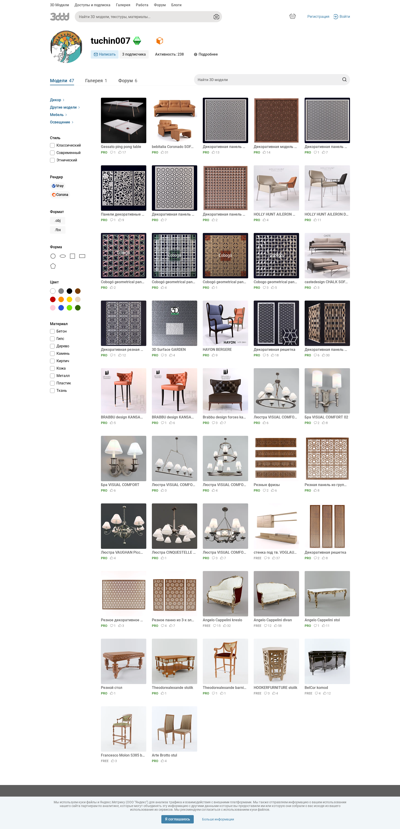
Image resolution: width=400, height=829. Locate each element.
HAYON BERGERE (217, 349)
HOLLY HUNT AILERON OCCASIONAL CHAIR (275, 214)
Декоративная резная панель (123, 349)
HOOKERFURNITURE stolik (275, 687)
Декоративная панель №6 (225, 146)
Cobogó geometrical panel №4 (123, 282)
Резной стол (111, 687)
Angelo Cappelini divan (273, 620)
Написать (107, 54)
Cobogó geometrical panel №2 (225, 282)
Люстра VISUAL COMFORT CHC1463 (225, 485)
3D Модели (59, 5)
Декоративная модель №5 (275, 146)
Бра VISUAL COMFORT (120, 485)
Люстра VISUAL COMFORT (225, 552)
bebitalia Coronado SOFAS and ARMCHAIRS (174, 146)
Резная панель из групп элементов (326, 485)
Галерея (123, 5)
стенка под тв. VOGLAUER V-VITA (275, 552)
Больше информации (218, 819)
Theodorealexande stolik (172, 687)
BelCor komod (316, 687)
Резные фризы (267, 485)
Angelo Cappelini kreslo (222, 620)
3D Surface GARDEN (169, 349)
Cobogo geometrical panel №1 (275, 282)
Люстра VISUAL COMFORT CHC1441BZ (174, 485)
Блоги (176, 5)
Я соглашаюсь (177, 819)
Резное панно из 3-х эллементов (174, 620)
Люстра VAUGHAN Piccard (123, 552)
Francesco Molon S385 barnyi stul (123, 755)
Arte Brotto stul (164, 755)
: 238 (169, 54)
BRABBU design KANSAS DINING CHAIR (174, 417)
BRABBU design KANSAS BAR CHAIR (123, 417)
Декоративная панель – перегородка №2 (174, 214)
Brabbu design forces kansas (225, 417)
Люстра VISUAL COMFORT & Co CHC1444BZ (275, 417)
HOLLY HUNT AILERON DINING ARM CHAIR (326, 214)
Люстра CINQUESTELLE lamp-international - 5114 (174, 552)
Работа (142, 5)
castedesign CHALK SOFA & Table (326, 282)
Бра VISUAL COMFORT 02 (326, 417)
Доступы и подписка (92, 5)
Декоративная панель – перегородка (225, 214)
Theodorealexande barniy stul (225, 687)
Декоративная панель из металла (326, 349)
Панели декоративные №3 (123, 214)
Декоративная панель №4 (326, 146)
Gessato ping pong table (121, 146)
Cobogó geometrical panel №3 (174, 282)
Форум (160, 5)
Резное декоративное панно (123, 620)
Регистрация (318, 16)
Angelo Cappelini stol (322, 620)
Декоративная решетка (274, 349)
